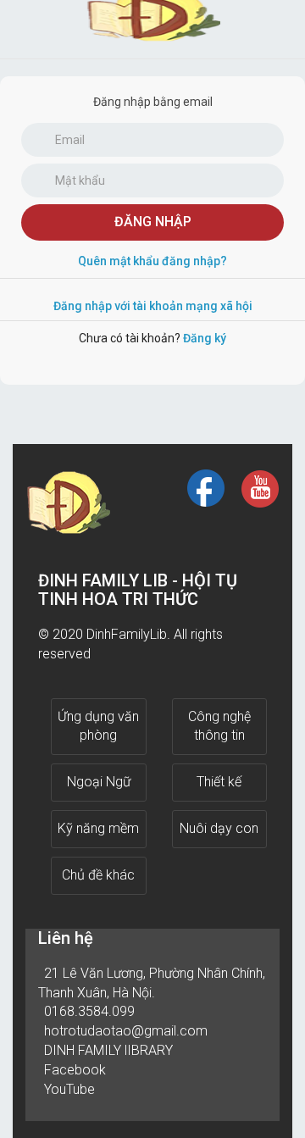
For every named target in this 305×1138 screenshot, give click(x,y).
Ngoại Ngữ (98, 782)
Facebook (75, 1070)
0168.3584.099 (89, 1011)
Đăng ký (204, 338)
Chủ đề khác (98, 875)
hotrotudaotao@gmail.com (126, 1031)
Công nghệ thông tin (219, 726)
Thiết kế (219, 782)
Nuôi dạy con (219, 828)
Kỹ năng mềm (98, 828)
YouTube (69, 1089)
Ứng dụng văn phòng (98, 726)
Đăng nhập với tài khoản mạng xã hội (152, 306)
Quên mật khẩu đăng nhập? (152, 261)
